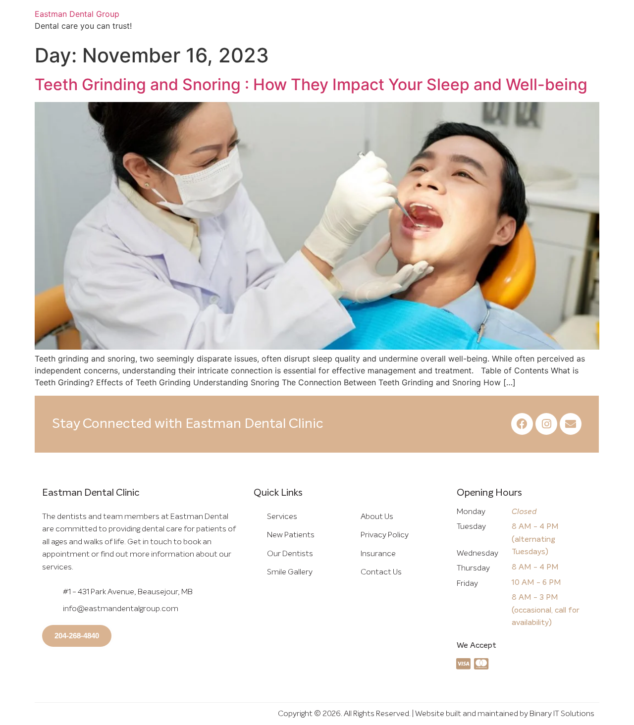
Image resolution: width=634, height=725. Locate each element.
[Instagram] (546, 424)
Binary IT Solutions (561, 714)
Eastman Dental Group (77, 14)
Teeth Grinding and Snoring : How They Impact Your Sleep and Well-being (311, 84)
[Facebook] (522, 424)
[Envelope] (570, 424)
